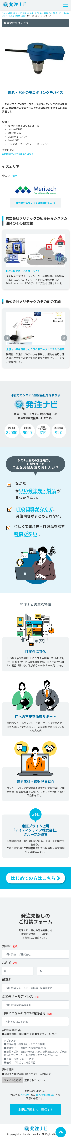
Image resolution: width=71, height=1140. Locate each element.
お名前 (6, 962)
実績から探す (20, 15)
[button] (7, 259)
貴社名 (6, 946)
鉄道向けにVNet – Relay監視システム (27, 349)
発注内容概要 (11, 1030)
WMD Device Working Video (17, 154)
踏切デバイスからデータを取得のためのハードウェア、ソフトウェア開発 (34, 271)
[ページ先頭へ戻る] (60, 1132)
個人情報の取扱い (45, 1094)
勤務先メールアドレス (17, 996)
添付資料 (8, 1069)
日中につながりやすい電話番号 (23, 1013)
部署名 (6, 979)
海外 (15, 176)
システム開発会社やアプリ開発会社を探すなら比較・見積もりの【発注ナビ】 (32, 13)
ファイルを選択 (12, 1080)
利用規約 (25, 1094)
